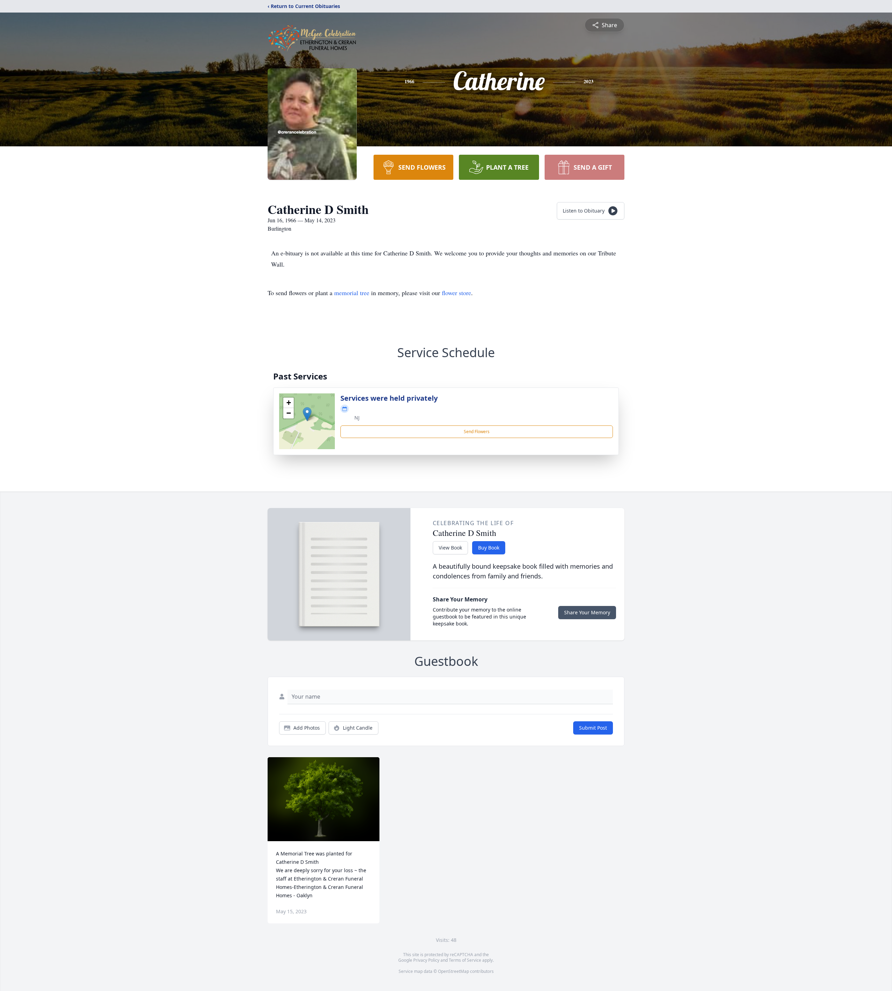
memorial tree (351, 293)
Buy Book (488, 547)
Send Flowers (477, 432)
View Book (450, 547)
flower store (456, 293)
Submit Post (593, 727)
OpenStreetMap (453, 971)
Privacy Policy (426, 960)
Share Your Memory (587, 612)
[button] (307, 414)
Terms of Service (465, 960)
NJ (357, 417)
